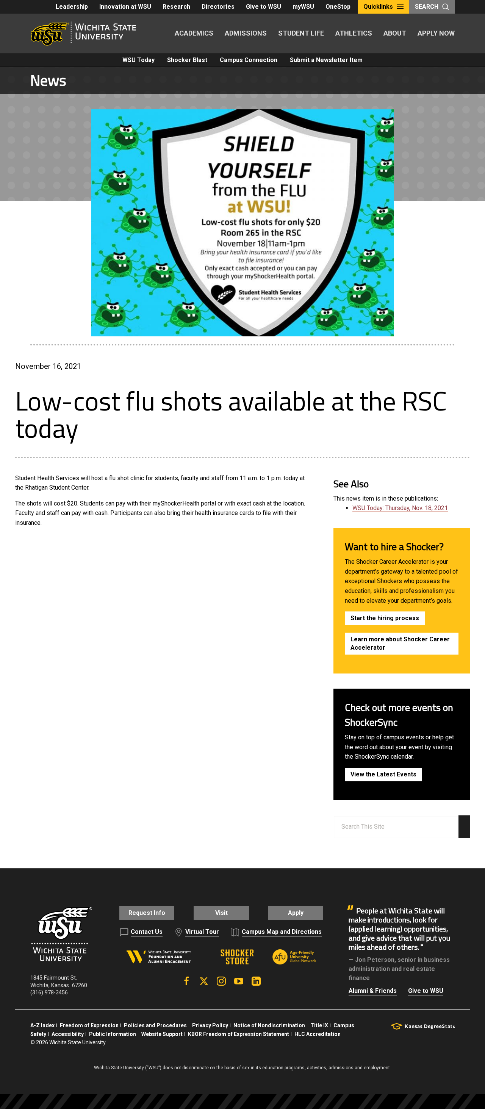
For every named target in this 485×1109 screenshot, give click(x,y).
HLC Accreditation (317, 1034)
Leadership (72, 6)
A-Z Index (42, 1025)
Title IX (319, 1025)
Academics (194, 33)
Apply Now (436, 33)
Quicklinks (378, 6)
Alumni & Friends (373, 990)
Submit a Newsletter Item (326, 60)
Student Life (301, 33)
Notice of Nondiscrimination (269, 1025)
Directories (218, 6)
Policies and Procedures (155, 1025)
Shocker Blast (187, 60)
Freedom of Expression (89, 1025)
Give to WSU (263, 6)
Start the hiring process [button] (384, 618)
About (394, 33)
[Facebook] (186, 981)
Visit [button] (221, 912)
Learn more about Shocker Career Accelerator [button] (400, 643)
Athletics (353, 33)
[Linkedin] (256, 981)
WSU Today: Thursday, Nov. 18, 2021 (400, 508)
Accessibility (68, 1034)
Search (426, 6)
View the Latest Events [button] (383, 774)
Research (176, 6)
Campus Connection (248, 60)
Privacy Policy (210, 1025)
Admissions (246, 33)
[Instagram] (221, 981)
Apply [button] (296, 912)
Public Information (112, 1034)
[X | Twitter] (203, 981)
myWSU (303, 6)
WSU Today (138, 60)
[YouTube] (238, 981)
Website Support (162, 1034)
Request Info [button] (146, 912)
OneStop (337, 6)
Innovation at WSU (125, 6)
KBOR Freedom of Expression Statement (238, 1034)
